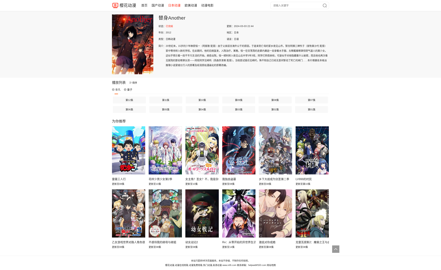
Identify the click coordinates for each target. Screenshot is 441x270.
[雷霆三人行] (128, 150)
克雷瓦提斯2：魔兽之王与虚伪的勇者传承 (312, 242)
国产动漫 (158, 5)
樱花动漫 (128, 5)
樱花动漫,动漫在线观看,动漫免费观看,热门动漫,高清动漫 (193, 265)
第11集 (165, 100)
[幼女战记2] (202, 213)
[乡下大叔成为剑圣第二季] (275, 150)
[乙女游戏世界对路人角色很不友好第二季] (128, 213)
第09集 (239, 100)
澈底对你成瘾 (267, 242)
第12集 (129, 100)
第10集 (202, 100)
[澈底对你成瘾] (275, 213)
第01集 (311, 109)
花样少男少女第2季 (160, 179)
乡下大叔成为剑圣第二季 (274, 179)
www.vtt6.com (229, 265)
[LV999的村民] (312, 150)
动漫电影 (207, 5)
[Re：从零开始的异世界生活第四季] (238, 213)
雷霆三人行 (119, 179)
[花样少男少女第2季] (165, 150)
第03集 (239, 109)
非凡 (117, 89)
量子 (129, 89)
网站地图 (271, 265)
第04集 (202, 109)
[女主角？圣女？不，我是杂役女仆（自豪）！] (202, 150)
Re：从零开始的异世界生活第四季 (238, 242)
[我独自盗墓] (238, 150)
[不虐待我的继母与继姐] (165, 213)
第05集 (166, 109)
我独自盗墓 (229, 179)
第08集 (275, 100)
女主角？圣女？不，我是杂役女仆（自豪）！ (202, 179)
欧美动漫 (191, 5)
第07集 (311, 100)
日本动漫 (174, 5)
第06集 (129, 109)
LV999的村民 (304, 179)
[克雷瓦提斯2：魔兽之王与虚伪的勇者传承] (312, 213)
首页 (144, 5)
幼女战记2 (191, 242)
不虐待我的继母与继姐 (162, 242)
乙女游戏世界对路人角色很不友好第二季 (128, 242)
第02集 (275, 109)
